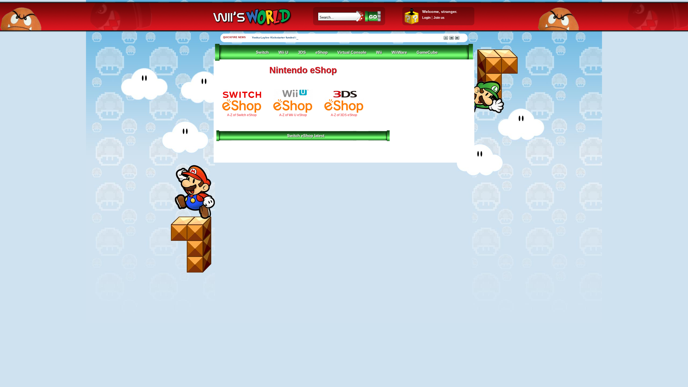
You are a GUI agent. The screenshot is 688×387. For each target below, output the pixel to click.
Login (426, 18)
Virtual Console (351, 52)
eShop (322, 52)
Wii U (283, 52)
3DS (302, 52)
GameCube (427, 52)
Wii (379, 52)
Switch (262, 52)
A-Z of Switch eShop (242, 115)
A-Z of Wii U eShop (293, 115)
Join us (439, 18)
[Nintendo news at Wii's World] (251, 17)
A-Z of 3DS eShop (344, 115)
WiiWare (399, 52)
